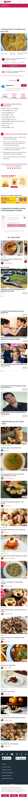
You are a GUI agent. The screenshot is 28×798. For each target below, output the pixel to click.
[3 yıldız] (13, 168)
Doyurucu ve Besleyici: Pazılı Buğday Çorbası (12, 582)
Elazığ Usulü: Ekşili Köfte (8, 665)
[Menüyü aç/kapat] (1, 2)
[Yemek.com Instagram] (2, 754)
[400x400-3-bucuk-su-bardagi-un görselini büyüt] (13, 127)
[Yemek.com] (7, 2)
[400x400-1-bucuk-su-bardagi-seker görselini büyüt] (16, 110)
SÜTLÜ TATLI (4, 607)
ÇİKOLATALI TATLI (5, 715)
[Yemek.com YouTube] (12, 754)
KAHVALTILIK (4, 527)
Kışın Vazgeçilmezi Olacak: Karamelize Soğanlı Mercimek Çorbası (12, 474)
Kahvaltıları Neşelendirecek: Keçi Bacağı (13, 529)
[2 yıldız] (10, 168)
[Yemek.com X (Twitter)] (17, 754)
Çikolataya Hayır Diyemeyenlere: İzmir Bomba (12, 502)
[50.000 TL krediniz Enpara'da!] (14, 200)
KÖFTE (2, 663)
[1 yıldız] (8, 168)
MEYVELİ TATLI (4, 553)
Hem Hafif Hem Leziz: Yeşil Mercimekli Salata (12, 638)
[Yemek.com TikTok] (7, 754)
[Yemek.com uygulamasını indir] (6, 758)
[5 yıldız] (17, 168)
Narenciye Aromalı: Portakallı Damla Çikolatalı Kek (11, 259)
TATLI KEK (3, 257)
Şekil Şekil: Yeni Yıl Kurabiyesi (9, 744)
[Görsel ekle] (24, 217)
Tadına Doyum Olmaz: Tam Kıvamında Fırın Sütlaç (13, 610)
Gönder (16, 225)
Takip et (24, 85)
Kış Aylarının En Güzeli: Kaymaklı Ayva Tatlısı (14, 556)
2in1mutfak (9, 85)
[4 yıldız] (15, 168)
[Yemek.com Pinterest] (25, 754)
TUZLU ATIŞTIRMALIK (6, 445)
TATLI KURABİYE (4, 499)
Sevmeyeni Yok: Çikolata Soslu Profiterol (13, 717)
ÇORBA (2, 472)
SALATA (2, 635)
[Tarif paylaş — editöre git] (14, 180)
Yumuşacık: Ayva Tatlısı (8, 691)
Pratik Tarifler (4, 5)
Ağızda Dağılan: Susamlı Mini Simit (11, 448)
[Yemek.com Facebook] (21, 754)
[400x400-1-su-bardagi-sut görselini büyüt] (12, 115)
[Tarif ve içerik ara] (20, 2)
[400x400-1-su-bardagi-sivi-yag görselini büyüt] (14, 117)
